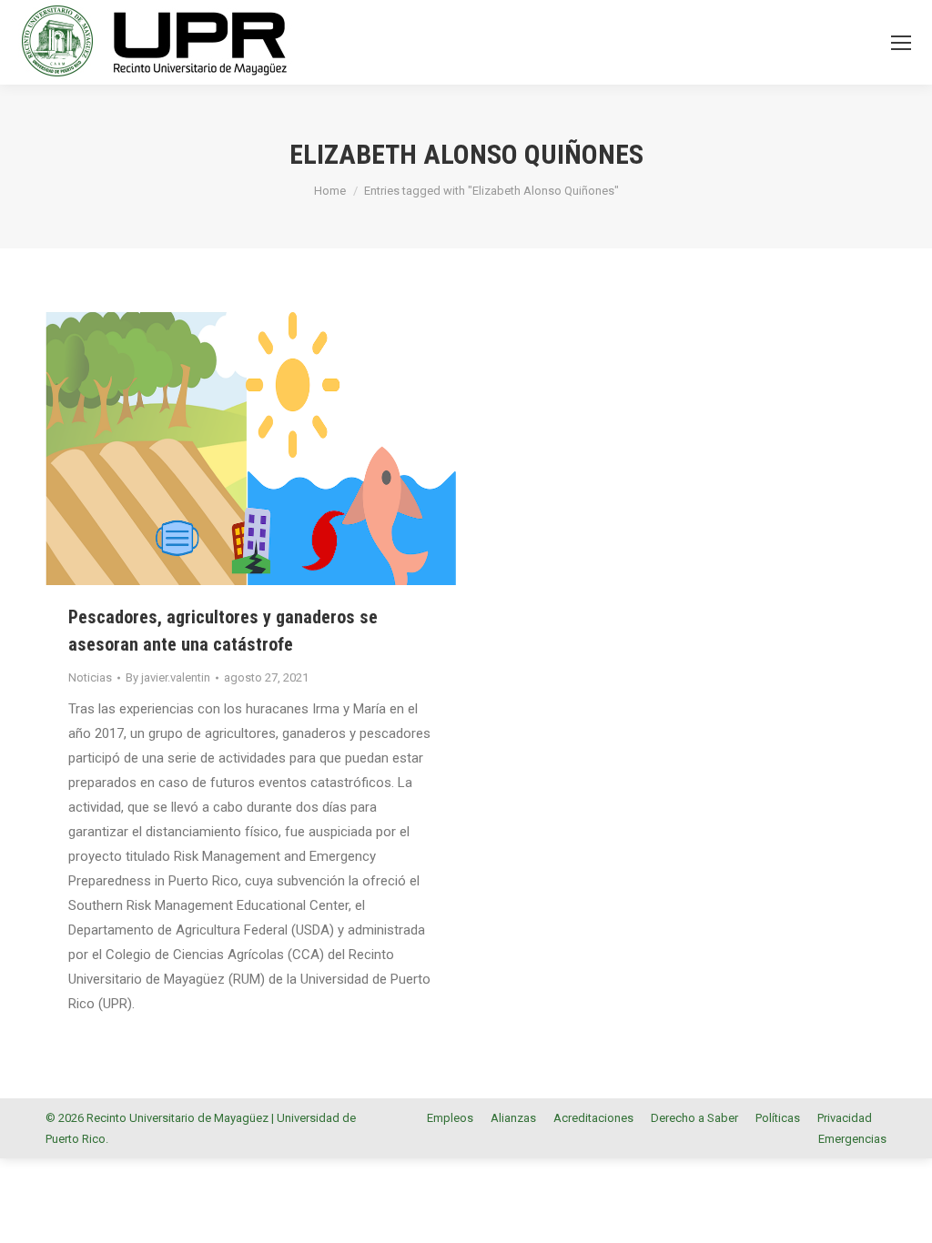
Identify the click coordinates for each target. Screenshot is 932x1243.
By (168, 677)
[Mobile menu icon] (901, 43)
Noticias (90, 677)
